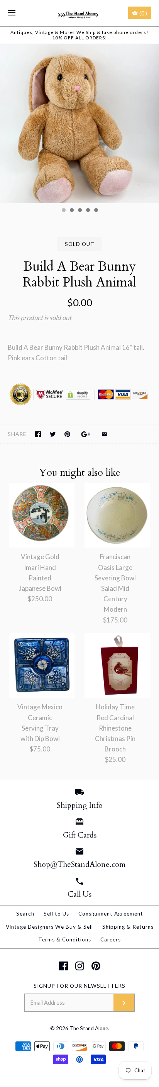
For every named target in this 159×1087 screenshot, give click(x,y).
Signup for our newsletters (79, 986)
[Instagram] (79, 966)
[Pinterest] (95, 966)
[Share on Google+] (86, 434)
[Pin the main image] (67, 434)
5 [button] (96, 211)
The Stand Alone (88, 1028)
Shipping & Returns (128, 927)
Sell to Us (56, 914)
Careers (110, 939)
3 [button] (79, 211)
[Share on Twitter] (53, 434)
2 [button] (71, 211)
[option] (79, 123)
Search (25, 914)
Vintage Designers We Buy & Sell (49, 927)
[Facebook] (63, 966)
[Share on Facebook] (38, 434)
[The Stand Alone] (80, 13)
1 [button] (63, 211)
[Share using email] (104, 434)
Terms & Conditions (64, 939)
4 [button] (87, 211)
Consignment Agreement (110, 914)
